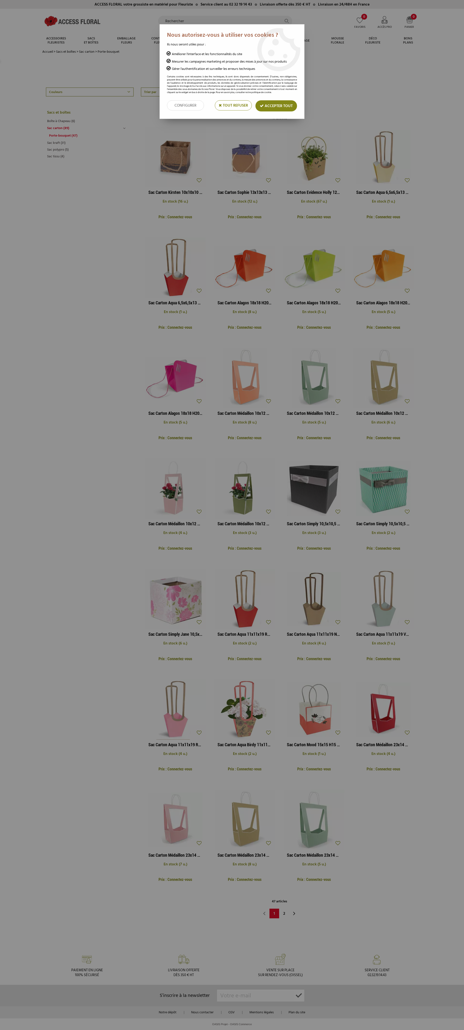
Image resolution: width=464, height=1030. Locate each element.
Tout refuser (235, 105)
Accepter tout (278, 106)
